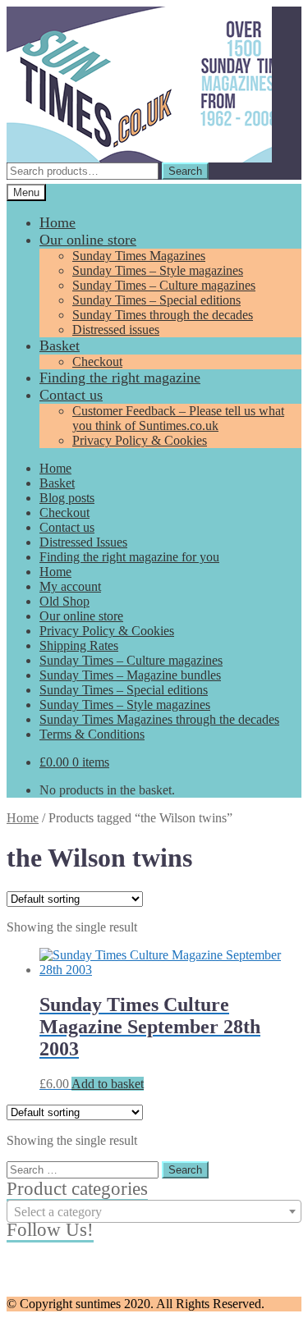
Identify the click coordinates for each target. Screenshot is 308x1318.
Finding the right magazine (119, 377)
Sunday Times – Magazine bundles (130, 675)
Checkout (97, 361)
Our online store (87, 239)
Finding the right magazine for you (129, 557)
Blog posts (66, 498)
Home (57, 222)
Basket (59, 345)
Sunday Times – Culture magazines (163, 285)
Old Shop (64, 601)
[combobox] (154, 1211)
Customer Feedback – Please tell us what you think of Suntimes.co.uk (178, 418)
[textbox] (154, 1212)
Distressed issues (115, 329)
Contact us (71, 395)
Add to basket (107, 1084)
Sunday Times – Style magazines (157, 270)
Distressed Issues (83, 542)
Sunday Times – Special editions (156, 300)
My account (70, 586)
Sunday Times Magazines (138, 256)
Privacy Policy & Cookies (139, 440)
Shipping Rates (78, 645)
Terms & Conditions (92, 734)
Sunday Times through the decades (162, 315)
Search (185, 171)
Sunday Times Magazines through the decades (159, 719)
